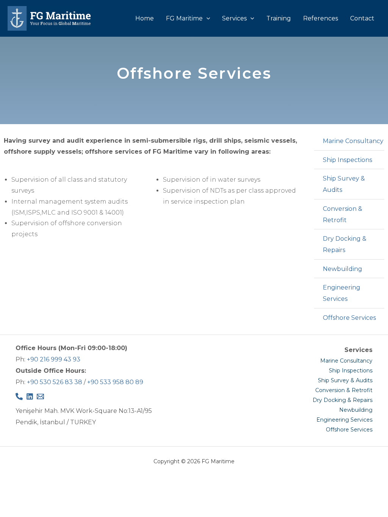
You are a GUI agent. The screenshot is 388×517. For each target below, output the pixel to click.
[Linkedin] (29, 396)
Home (144, 18)
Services (234, 18)
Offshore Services (349, 429)
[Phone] (19, 396)
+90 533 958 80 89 (115, 382)
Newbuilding (355, 409)
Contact (362, 18)
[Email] (40, 396)
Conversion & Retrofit (343, 390)
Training (278, 18)
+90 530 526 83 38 (54, 382)
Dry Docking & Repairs (342, 400)
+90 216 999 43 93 (53, 359)
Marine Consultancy (346, 360)
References (320, 18)
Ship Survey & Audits (345, 380)
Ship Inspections (350, 370)
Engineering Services (344, 419)
